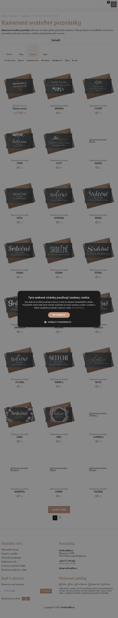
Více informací (78, 308)
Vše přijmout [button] (59, 315)
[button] (58, 322)
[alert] (59, 309)
